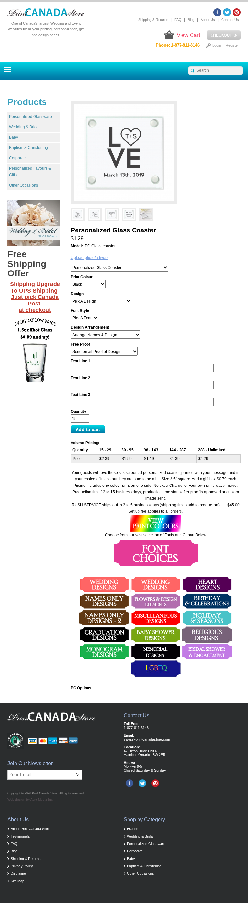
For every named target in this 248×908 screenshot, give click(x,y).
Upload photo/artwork (89, 257)
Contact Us (230, 20)
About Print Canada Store (30, 829)
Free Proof (80, 344)
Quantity (78, 411)
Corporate (18, 158)
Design (77, 294)
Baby (13, 137)
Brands (132, 829)
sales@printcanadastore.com (147, 739)
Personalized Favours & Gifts (30, 171)
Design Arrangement (90, 327)
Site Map (17, 881)
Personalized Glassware (30, 116)
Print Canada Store (44, 793)
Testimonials (20, 836)
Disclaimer (19, 873)
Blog (191, 20)
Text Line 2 (80, 378)
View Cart (188, 35)
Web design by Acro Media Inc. (30, 799)
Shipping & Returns (153, 20)
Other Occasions (23, 185)
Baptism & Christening (28, 147)
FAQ (177, 20)
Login (216, 45)
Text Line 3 (80, 394)
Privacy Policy (22, 866)
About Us (208, 20)
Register (232, 45)
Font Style (80, 310)
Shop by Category (144, 819)
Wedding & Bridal (24, 127)
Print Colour (82, 277)
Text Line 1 (80, 361)
